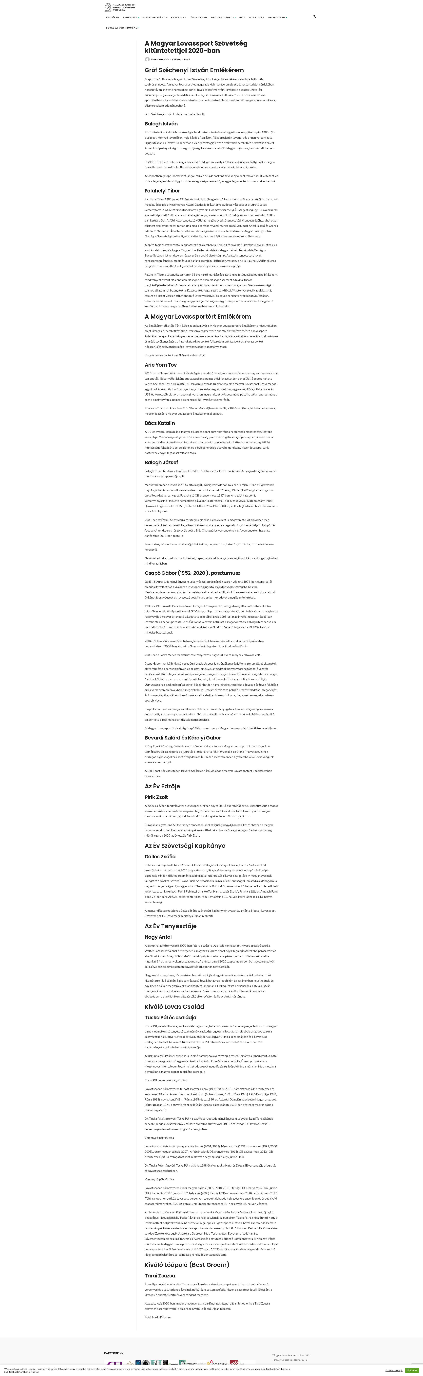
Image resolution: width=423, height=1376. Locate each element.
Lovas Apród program (122, 27)
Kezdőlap (112, 17)
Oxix (242, 17)
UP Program (276, 17)
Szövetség (130, 17)
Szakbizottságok (154, 17)
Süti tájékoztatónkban (16, 1372)
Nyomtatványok (222, 17)
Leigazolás (256, 17)
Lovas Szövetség (160, 59)
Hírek (187, 59)
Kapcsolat (179, 17)
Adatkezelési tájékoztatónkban (268, 1369)
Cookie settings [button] (394, 1370)
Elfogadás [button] (412, 1370)
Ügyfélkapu (199, 17)
